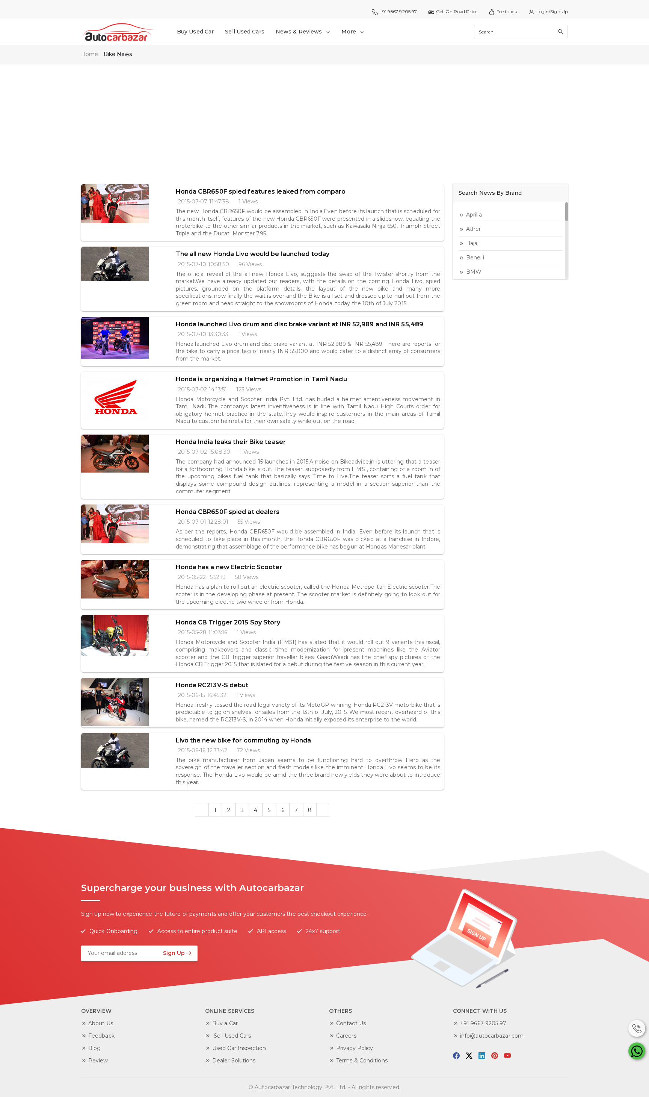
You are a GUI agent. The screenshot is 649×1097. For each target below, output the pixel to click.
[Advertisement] (306, 120)
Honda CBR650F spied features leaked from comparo (261, 191)
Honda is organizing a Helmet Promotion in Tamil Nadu (261, 379)
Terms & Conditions (362, 1060)
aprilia (474, 214)
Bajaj (472, 243)
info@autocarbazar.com (492, 1035)
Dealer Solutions (234, 1060)
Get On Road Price (456, 11)
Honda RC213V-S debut (212, 685)
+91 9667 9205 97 (483, 1023)
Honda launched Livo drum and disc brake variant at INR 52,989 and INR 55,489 (300, 324)
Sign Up (174, 953)
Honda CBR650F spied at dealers (228, 511)
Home (89, 54)
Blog (94, 1048)
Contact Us (351, 1023)
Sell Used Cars (244, 31)
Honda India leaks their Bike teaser (231, 441)
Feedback (507, 11)
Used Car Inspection (239, 1048)
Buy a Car (225, 1023)
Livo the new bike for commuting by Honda (243, 740)
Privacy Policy (354, 1048)
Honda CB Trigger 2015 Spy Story (228, 622)
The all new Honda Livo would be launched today (253, 254)
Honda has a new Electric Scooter (229, 567)
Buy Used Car (195, 31)
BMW (473, 271)
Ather (473, 229)
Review (98, 1060)
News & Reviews (300, 31)
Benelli (475, 257)
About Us (100, 1023)
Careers (346, 1035)
